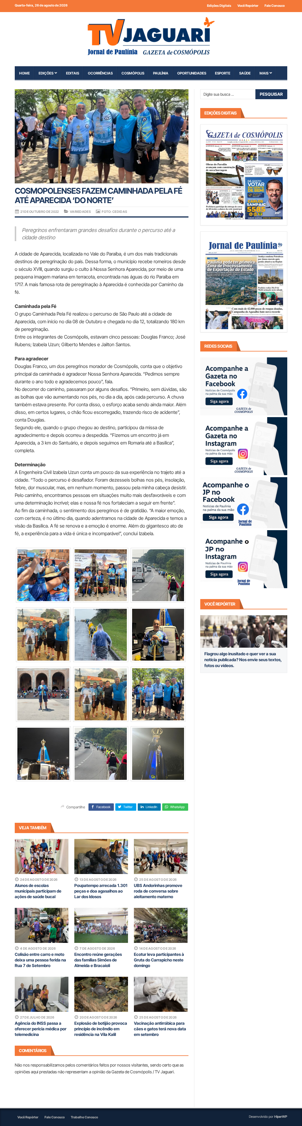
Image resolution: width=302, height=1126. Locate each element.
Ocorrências (100, 73)
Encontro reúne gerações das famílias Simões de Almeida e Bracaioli (98, 960)
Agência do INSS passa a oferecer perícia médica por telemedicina (40, 1029)
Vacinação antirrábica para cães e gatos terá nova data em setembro (160, 1029)
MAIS (264, 73)
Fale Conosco (275, 6)
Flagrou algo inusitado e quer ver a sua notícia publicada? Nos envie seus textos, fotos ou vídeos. (243, 659)
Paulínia (160, 73)
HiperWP (280, 1117)
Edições (46, 73)
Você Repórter (247, 6)
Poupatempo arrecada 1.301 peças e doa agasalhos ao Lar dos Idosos (100, 891)
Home (24, 73)
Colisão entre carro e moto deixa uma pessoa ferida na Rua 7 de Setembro (40, 960)
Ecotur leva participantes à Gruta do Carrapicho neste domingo (159, 960)
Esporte (222, 73)
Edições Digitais (219, 6)
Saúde (245, 73)
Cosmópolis (133, 73)
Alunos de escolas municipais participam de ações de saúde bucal (38, 891)
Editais (72, 73)
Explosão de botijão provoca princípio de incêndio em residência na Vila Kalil (100, 1029)
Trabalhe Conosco (84, 1117)
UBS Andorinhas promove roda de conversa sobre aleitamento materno (158, 891)
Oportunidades (191, 73)
